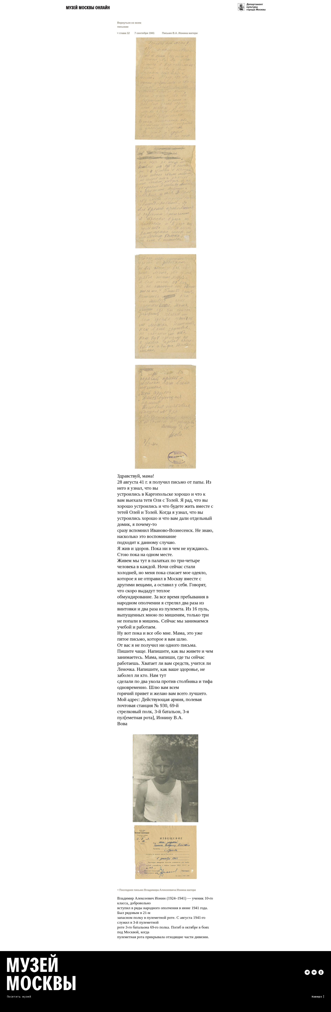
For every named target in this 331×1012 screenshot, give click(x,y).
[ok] (321, 973)
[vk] (314, 973)
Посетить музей (19, 996)
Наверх (317, 996)
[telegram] (307, 973)
